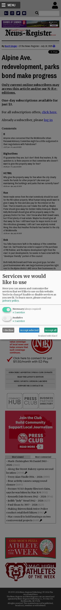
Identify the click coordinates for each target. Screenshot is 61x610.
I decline (8, 330)
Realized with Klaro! (47, 336)
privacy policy (10, 300)
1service (19, 312)
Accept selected (29, 330)
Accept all (50, 330)
